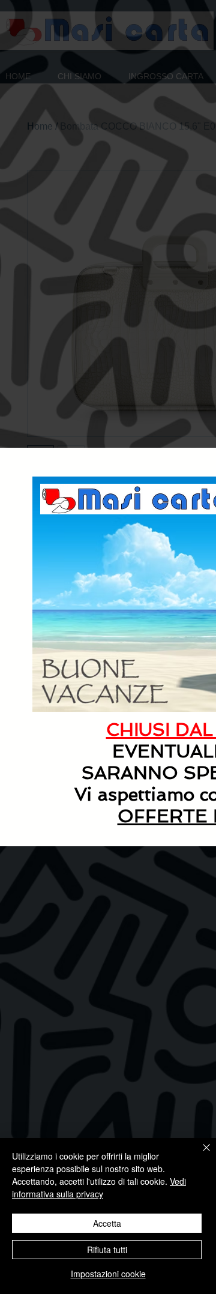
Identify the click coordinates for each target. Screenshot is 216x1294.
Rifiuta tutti (107, 1250)
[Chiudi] (199, 1154)
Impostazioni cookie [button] (108, 1274)
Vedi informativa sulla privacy (99, 1187)
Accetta (107, 1223)
